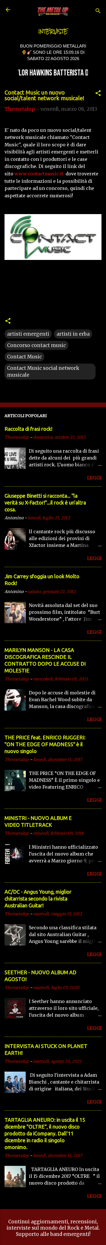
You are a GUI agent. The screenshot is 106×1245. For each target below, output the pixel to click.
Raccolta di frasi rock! (28, 429)
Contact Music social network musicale (43, 371)
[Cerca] (98, 11)
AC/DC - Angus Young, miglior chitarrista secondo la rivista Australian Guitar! (38, 898)
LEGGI (94, 478)
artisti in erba (73, 334)
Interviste (53, 31)
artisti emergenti (28, 334)
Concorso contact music (36, 345)
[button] (98, 94)
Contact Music (24, 357)
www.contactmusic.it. (39, 174)
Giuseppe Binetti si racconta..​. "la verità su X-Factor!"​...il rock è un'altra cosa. (45, 502)
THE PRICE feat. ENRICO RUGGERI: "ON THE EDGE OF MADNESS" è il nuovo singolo (45, 744)
